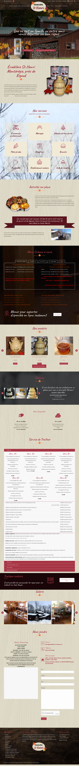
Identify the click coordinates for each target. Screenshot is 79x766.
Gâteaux (7, 742)
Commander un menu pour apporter (45, 50)
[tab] (21, 261)
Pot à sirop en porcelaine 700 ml (39, 356)
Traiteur (6, 744)
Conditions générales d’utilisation (12, 752)
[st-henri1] (15, 612)
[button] (2, 350)
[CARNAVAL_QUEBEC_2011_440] (20, 393)
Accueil (6, 734)
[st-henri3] (63, 612)
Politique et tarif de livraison (11, 750)
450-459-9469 (58, 396)
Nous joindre (8, 747)
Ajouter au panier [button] (63, 363)
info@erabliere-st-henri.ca (58, 399)
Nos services (8, 736)
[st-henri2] (39, 612)
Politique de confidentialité (11, 749)
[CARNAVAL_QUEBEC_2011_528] (32, 393)
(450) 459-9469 (8, 1)
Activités (7, 737)
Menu (6, 739)
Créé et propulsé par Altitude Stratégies (31, 762)
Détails (15, 363)
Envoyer (43, 718)
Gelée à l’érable (63, 356)
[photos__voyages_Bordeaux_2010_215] (9, 393)
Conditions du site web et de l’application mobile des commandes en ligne (11, 755)
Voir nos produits (28, 50)
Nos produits (8, 741)
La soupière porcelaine (15, 356)
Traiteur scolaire (8, 746)
